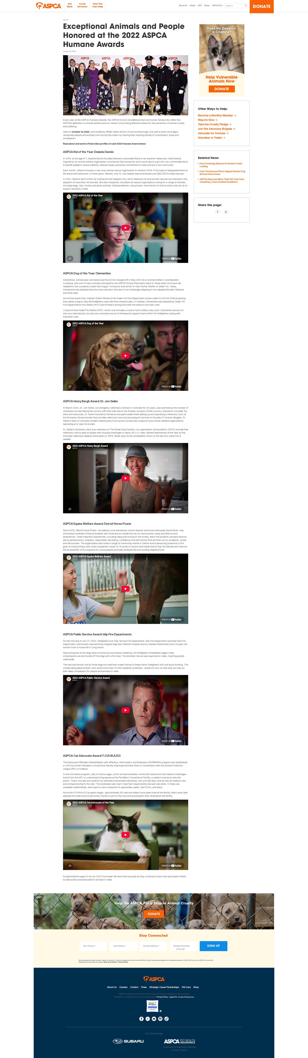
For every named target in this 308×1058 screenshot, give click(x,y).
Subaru (128, 1041)
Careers (123, 987)
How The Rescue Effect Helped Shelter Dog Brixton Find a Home (222, 173)
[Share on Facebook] (217, 211)
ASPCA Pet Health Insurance (179, 1041)
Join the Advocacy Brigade (215, 129)
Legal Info (173, 997)
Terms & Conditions (110, 962)
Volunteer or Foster (210, 138)
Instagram (160, 1019)
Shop (196, 987)
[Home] (48, 5)
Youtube (154, 1019)
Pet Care (186, 987)
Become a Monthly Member (215, 115)
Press (144, 987)
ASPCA (154, 979)
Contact (134, 987)
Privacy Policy (123, 962)
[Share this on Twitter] (226, 211)
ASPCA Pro (217, 5)
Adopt (193, 5)
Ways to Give (206, 120)
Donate (261, 7)
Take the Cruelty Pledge (213, 124)
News (207, 5)
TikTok (166, 1019)
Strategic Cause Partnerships (164, 987)
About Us (183, 5)
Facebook (141, 1019)
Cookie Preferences (186, 997)
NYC (200, 5)
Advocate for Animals (211, 133)
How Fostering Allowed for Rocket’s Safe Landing (221, 165)
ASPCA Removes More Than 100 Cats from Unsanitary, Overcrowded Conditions (222, 181)
